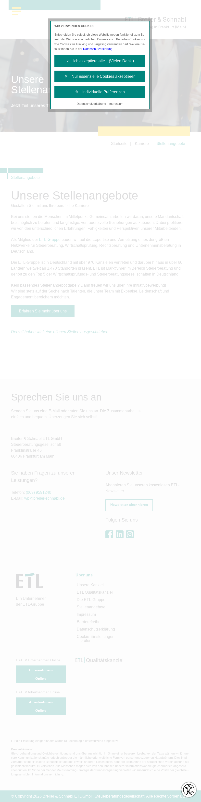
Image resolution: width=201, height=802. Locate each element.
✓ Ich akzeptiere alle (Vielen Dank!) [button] (100, 61)
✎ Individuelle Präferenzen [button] (100, 92)
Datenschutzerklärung (98, 49)
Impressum (116, 104)
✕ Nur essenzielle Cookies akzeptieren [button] (100, 76)
